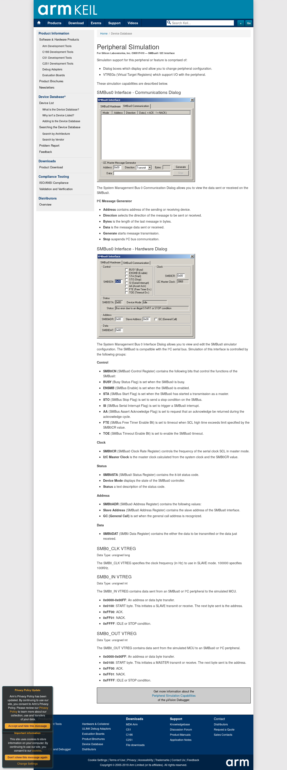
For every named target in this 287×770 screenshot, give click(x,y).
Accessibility (145, 760)
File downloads (135, 745)
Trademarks (162, 760)
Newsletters (46, 87)
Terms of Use (117, 760)
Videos (133, 23)
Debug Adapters (52, 69)
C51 (128, 729)
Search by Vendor (53, 139)
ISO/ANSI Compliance (53, 182)
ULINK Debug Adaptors (96, 728)
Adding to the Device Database (61, 121)
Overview (45, 204)
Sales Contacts (223, 734)
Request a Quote (224, 729)
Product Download (51, 167)
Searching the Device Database (59, 127)
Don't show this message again (27, 757)
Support (114, 23)
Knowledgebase (180, 724)
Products (54, 23)
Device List (46, 103)
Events (96, 23)
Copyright (106, 765)
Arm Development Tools (57, 46)
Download (76, 23)
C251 (129, 740)
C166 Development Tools (57, 52)
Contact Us (178, 760)
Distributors (89, 749)
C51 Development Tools (57, 57)
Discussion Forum (181, 729)
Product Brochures (51, 81)
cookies (36, 750)
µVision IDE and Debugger (54, 749)
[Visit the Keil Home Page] (39, 23)
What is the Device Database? (60, 109)
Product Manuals (180, 734)
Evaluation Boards (53, 75)
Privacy (131, 760)
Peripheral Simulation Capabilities (174, 695)
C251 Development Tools (57, 63)
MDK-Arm (132, 724)
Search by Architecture (56, 133)
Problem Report (49, 145)
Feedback (45, 152)
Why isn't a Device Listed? (58, 115)
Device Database (92, 744)
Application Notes (180, 740)
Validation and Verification (56, 189)
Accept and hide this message (27, 726)
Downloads (134, 718)
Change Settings (27, 763)
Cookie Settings (97, 760)
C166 (129, 734)
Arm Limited (136, 765)
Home (104, 33)
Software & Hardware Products (59, 39)
